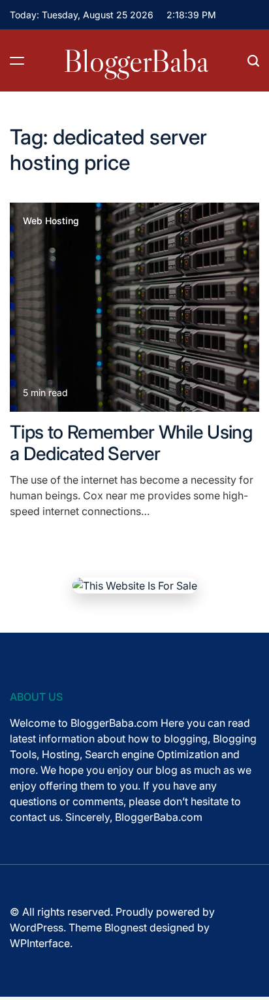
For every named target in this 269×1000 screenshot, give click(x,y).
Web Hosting (51, 221)
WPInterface (40, 943)
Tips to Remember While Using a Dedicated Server (131, 443)
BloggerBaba (136, 60)
